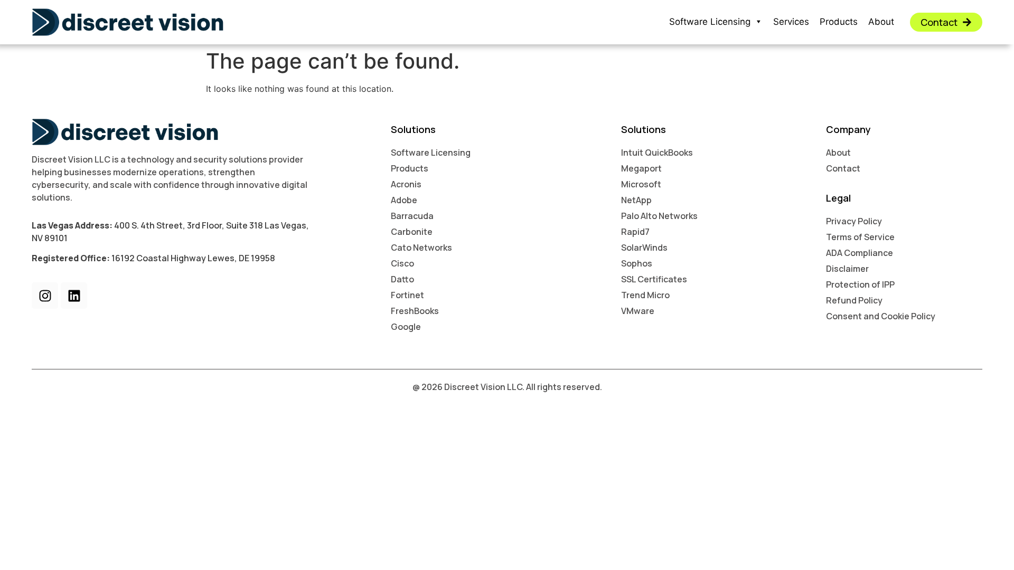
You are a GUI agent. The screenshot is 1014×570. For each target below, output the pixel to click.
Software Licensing (709, 21)
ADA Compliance (859, 253)
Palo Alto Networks (659, 216)
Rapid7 (635, 232)
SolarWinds (644, 247)
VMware (637, 311)
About (881, 21)
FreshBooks (415, 311)
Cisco (402, 263)
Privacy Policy (854, 221)
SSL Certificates (654, 279)
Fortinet (407, 295)
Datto (402, 279)
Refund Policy (854, 300)
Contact (843, 168)
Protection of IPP (860, 284)
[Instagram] (45, 295)
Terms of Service (860, 237)
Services (791, 21)
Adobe (404, 200)
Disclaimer (847, 268)
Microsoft (641, 184)
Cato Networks (421, 247)
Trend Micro (645, 295)
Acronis (406, 184)
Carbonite (412, 232)
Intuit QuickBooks (657, 152)
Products (839, 21)
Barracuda (412, 216)
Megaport (641, 168)
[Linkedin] (74, 295)
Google (406, 326)
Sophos (636, 263)
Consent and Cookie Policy (880, 316)
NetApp (636, 200)
